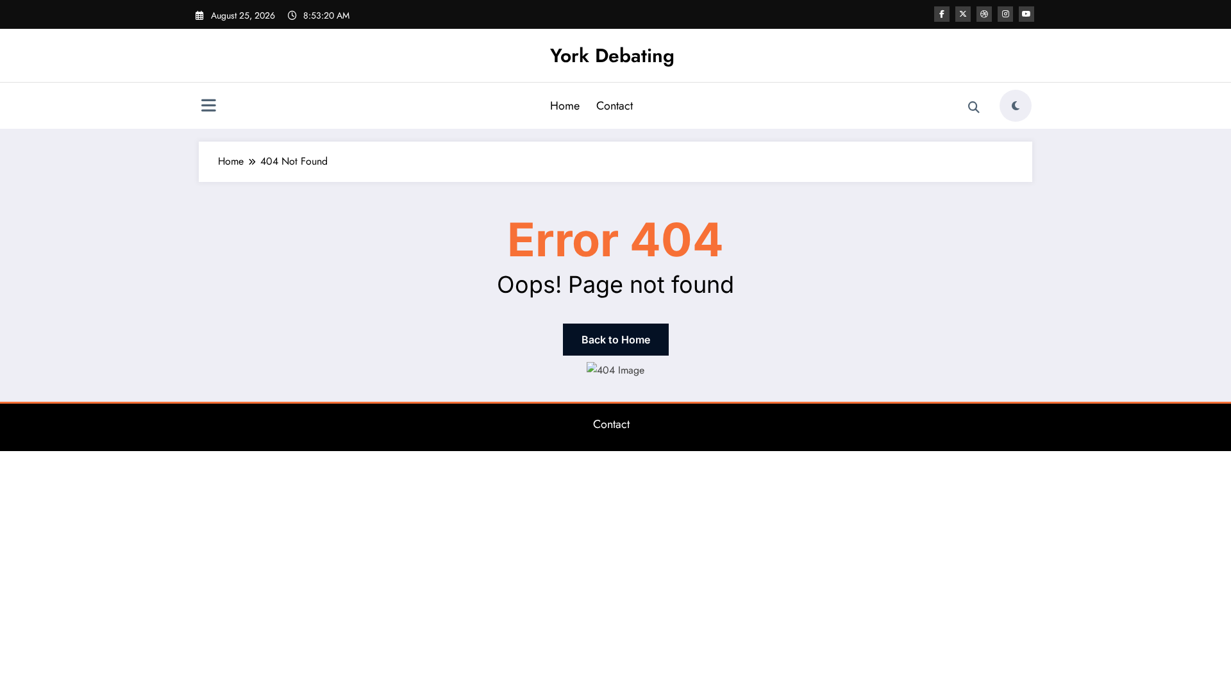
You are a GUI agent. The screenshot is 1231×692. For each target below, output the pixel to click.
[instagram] (1005, 14)
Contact (614, 105)
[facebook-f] (942, 14)
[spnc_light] (1016, 106)
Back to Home (616, 339)
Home (565, 105)
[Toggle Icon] (208, 107)
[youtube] (1026, 14)
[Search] (974, 108)
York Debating (612, 55)
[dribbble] (984, 14)
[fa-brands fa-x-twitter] (963, 14)
